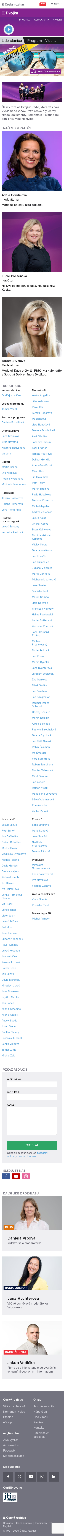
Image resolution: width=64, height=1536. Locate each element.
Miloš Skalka (39, 685)
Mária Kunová (40, 830)
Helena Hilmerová (12, 504)
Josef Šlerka (9, 1026)
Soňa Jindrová (40, 824)
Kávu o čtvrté (23, 370)
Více (50, 41)
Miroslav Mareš (11, 985)
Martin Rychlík (40, 662)
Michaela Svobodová (14, 484)
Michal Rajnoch (41, 918)
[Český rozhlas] (13, 4)
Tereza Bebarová (42, 413)
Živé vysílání (11, 1440)
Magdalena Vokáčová (44, 793)
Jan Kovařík (39, 556)
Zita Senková (39, 679)
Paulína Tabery (10, 1032)
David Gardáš (10, 865)
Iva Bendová (39, 418)
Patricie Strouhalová (44, 729)
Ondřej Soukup (41, 712)
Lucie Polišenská (14, 276)
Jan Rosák (38, 656)
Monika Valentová (42, 770)
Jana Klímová (9, 933)
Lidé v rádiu (41, 1417)
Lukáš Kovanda (11, 950)
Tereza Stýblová (13, 361)
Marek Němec (40, 597)
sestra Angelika (41, 395)
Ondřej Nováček (11, 395)
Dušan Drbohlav (11, 842)
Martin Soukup (40, 717)
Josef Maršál (39, 836)
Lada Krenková (10, 436)
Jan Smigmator (41, 697)
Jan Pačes (8, 1003)
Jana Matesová (10, 991)
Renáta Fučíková (42, 453)
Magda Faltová (10, 859)
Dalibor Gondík (41, 459)
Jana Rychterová (42, 667)
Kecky (6, 289)
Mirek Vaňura (40, 776)
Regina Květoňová (12, 478)
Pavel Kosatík (10, 944)
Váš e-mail (13, 1092)
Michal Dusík (9, 848)
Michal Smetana (11, 1009)
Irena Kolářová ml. (43, 874)
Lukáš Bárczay (10, 526)
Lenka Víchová (10, 1043)
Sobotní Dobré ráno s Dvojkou (25, 374)
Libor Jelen (8, 915)
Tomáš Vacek (9, 409)
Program (24, 20)
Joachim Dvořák (41, 442)
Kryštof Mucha (10, 997)
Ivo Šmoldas (39, 752)
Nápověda (40, 1411)
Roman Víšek (39, 787)
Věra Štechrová (41, 758)
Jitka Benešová (41, 424)
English (7, 1526)
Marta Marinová (41, 573)
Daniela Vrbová (21, 1238)
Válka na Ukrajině (14, 1406)
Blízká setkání (32, 205)
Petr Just (7, 927)
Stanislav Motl (40, 591)
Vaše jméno (14, 1079)
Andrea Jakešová (42, 512)
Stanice (8, 1417)
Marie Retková (40, 650)
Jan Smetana (39, 691)
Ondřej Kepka (40, 523)
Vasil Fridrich (39, 448)
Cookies (8, 1523)
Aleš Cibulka (39, 436)
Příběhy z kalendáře (48, 370)
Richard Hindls (10, 877)
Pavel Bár (37, 407)
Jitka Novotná (10, 441)
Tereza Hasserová (12, 498)
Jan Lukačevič (40, 562)
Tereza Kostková (42, 550)
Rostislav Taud (40, 905)
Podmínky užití (44, 1523)
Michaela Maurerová (44, 579)
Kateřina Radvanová (13, 447)
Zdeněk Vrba (39, 805)
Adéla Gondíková (14, 195)
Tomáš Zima (9, 1049)
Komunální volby (14, 1411)
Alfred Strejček (41, 723)
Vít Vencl (7, 453)
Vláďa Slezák (39, 899)
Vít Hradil (7, 904)
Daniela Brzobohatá (43, 430)
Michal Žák (8, 1055)
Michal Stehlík (10, 1014)
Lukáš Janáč (9, 909)
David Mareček (11, 979)
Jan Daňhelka (10, 836)
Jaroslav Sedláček (43, 673)
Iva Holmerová (10, 889)
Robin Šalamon (41, 747)
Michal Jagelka (41, 506)
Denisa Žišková (41, 851)
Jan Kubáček (9, 956)
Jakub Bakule (10, 824)
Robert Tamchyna (42, 764)
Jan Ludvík (8, 974)
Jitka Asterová (40, 401)
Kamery (57, 20)
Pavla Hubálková (41, 494)
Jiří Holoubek (40, 477)
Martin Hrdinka (40, 488)
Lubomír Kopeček (12, 939)
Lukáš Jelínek (10, 921)
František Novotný (43, 608)
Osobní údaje (24, 1523)
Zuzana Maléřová (42, 567)
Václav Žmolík (40, 811)
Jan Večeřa (38, 782)
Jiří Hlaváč (8, 883)
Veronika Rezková (12, 532)
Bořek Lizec (9, 968)
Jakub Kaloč (39, 517)
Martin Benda (10, 467)
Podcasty (9, 1450)
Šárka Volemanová (43, 799)
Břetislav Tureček (12, 1038)
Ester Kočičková (41, 529)
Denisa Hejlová (11, 871)
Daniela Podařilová (13, 422)
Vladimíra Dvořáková (14, 854)
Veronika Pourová (42, 626)
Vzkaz (11, 1105)
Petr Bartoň (8, 830)
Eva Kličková (9, 472)
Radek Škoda (9, 1020)
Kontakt (38, 1427)
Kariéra (38, 1422)
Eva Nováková (40, 880)
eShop (7, 1422)
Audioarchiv (41, 20)
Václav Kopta (39, 544)
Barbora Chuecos (42, 500)
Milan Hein (38, 471)
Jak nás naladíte (44, 1406)
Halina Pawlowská (42, 614)
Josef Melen (39, 585)
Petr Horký (38, 482)
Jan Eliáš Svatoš (41, 741)
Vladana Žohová (41, 885)
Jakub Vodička (21, 1362)
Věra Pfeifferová (11, 509)
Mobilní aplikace (13, 1456)
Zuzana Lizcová (11, 962)
